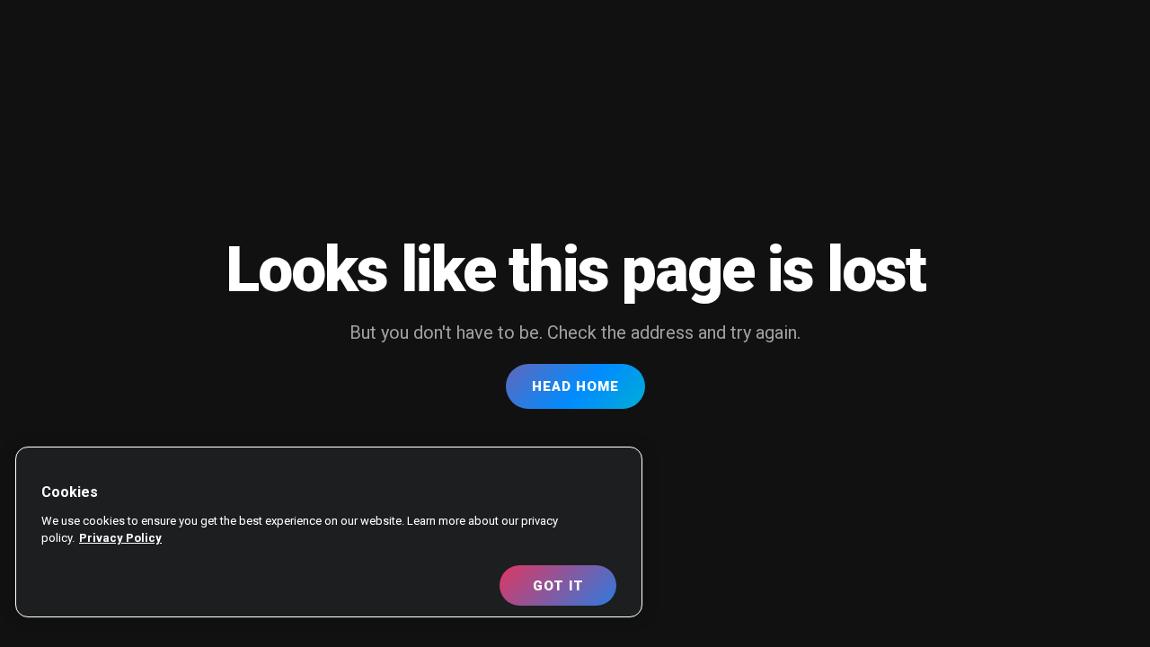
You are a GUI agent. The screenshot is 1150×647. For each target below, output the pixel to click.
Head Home (575, 386)
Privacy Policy (120, 538)
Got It (558, 586)
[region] (328, 532)
